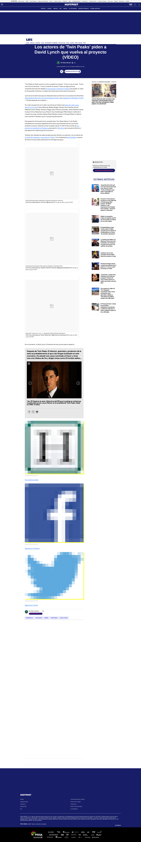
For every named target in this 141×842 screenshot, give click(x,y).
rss (21, 809)
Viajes (42, 42)
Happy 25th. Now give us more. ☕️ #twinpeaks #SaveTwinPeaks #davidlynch (45, 333)
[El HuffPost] (71, 4)
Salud (27, 42)
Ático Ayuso (21, 1)
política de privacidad (76, 806)
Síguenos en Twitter (31, 605)
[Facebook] (29, 411)
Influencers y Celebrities (51, 42)
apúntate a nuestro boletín (104, 170)
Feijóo (27, 1)
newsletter (23, 806)
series (46, 618)
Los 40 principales (60, 832)
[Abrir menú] (2, 4)
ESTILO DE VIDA (61, 42)
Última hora (130, 4)
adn (93, 832)
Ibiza (70, 1)
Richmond (51, 837)
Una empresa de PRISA (37, 833)
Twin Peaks (54, 618)
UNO (63, 835)
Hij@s (67, 42)
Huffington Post (54, 835)
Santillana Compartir (76, 832)
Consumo (37, 42)
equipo (22, 799)
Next (78, 383)
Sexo (84, 42)
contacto (23, 804)
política (43, 8)
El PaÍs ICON (74, 837)
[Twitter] (75, 62)
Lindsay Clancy (92, 1)
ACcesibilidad (74, 809)
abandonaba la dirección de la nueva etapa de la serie (42, 98)
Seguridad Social (77, 1)
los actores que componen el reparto (58, 89)
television (38, 618)
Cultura (72, 42)
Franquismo (85, 1)
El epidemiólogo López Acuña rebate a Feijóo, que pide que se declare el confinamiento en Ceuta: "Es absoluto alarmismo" (108, 231)
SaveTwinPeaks (71, 137)
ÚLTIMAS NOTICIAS (95, 8)
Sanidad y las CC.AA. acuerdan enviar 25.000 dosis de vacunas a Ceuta (108, 254)
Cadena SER (83, 832)
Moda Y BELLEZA (78, 42)
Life (29, 40)
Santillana (67, 832)
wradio (68, 835)
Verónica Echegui (102, 1)
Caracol (99, 832)
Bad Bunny (121, 1)
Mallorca (65, 1)
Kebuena (98, 835)
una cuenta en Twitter (47, 137)
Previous (30, 383)
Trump (50, 1)
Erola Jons (110, 1)
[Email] (37, 411)
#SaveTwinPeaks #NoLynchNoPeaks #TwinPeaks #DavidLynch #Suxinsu (44, 200)
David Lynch (64, 618)
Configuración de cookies (77, 799)
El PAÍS (52, 832)
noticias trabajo (83, 8)
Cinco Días (74, 835)
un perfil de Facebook (32, 137)
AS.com (88, 832)
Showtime (60, 128)
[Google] (72, 62)
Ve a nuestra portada (31, 480)
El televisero (73, 8)
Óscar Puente (33, 1)
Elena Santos (67, 62)
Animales (32, 42)
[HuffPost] (25, 794)
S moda (81, 837)
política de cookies (75, 801)
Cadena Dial (80, 835)
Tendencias (29, 618)
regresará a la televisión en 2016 (73, 98)
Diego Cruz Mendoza (43, 1)
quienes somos (24, 801)
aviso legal (73, 804)
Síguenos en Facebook (32, 548)
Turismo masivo (57, 1)
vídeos (65, 8)
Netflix (127, 1)
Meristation (95, 837)
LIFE (60, 8)
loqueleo (88, 837)
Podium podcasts (67, 837)
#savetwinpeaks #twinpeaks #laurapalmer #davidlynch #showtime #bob (44, 266)
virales (55, 8)
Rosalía (116, 1)
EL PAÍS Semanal (86, 835)
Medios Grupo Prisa (37, 837)
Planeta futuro (92, 835)
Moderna (59, 837)
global (49, 8)
